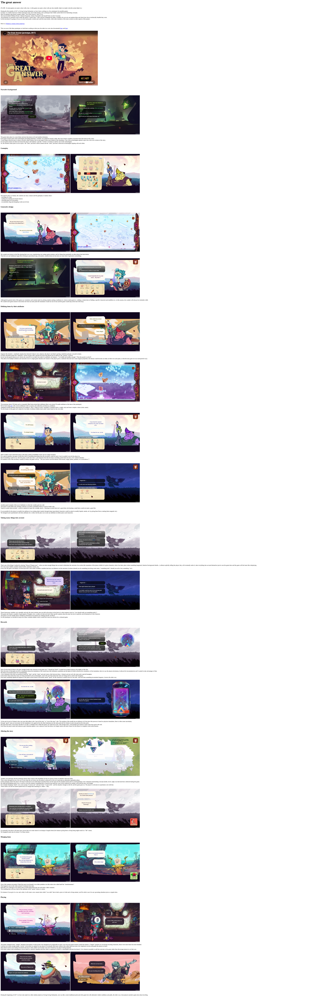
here (61, 28)
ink (11, 406)
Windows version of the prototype (15, 23)
